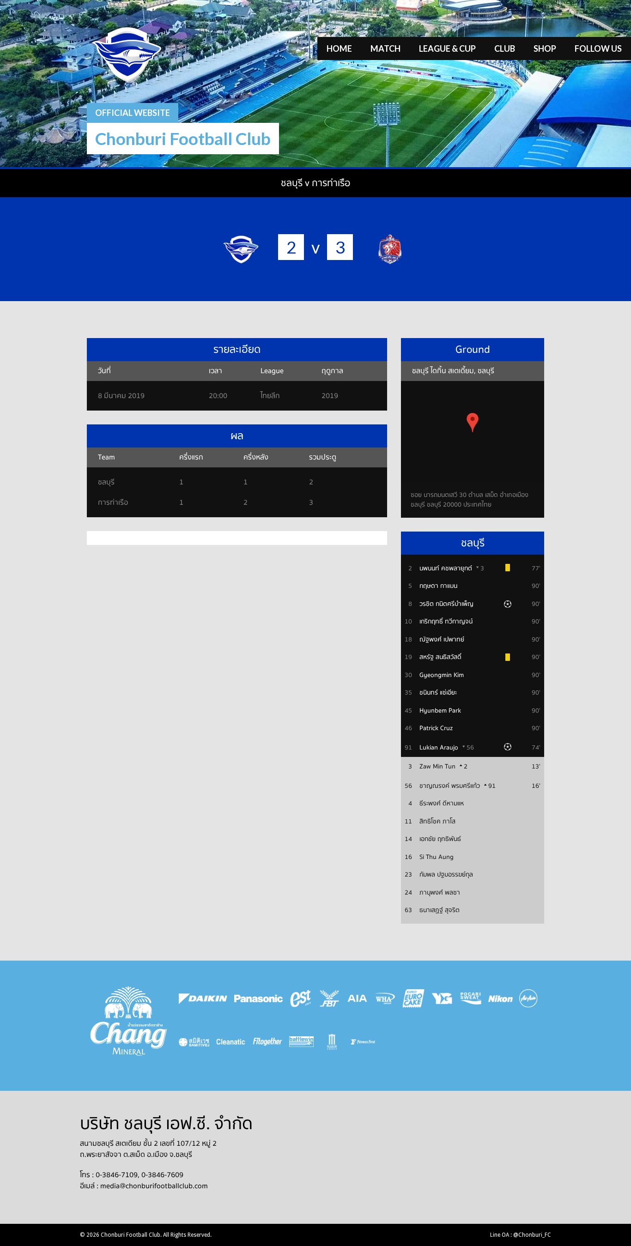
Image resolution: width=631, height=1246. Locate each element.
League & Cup (447, 48)
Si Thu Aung (436, 857)
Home (339, 48)
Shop (545, 48)
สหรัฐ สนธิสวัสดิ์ (440, 657)
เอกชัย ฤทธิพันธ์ (440, 839)
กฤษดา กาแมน (438, 586)
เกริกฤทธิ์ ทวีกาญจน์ (446, 622)
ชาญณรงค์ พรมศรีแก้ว (449, 786)
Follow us (598, 48)
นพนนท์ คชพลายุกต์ (445, 568)
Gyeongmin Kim (441, 675)
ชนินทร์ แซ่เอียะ (438, 693)
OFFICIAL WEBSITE (132, 113)
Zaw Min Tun (437, 767)
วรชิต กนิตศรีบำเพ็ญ (446, 604)
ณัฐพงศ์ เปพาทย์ (441, 640)
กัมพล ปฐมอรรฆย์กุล (446, 875)
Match (385, 48)
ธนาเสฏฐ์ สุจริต (439, 910)
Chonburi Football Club (183, 138)
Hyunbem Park (440, 711)
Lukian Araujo (438, 748)
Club (504, 48)
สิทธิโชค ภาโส (437, 822)
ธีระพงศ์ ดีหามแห (441, 803)
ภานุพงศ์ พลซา (439, 893)
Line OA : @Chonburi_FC (520, 1235)
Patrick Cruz (436, 728)
